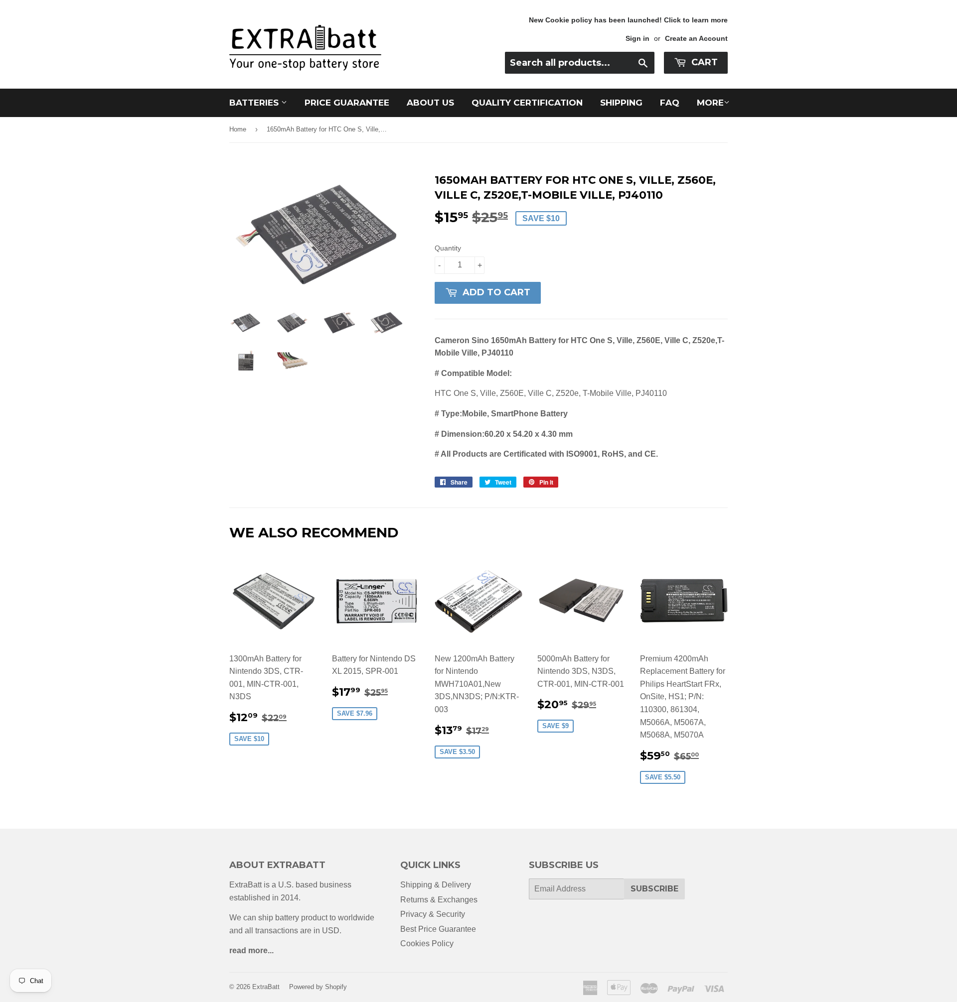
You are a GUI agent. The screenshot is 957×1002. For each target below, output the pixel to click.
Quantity (448, 248)
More (710, 103)
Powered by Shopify (318, 987)
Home (237, 129)
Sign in (637, 38)
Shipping (621, 103)
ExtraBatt (266, 987)
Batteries (255, 103)
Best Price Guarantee (438, 929)
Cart (703, 62)
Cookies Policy (427, 943)
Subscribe (654, 888)
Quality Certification (527, 103)
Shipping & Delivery (435, 884)
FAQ (669, 103)
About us (430, 103)
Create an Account (696, 38)
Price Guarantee (347, 103)
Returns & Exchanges (439, 899)
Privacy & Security (432, 914)
